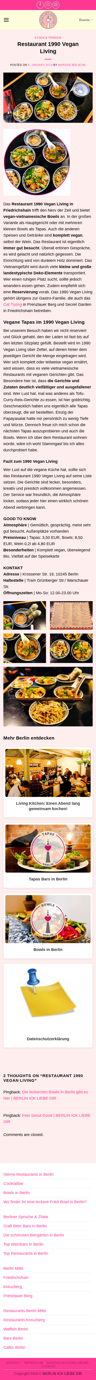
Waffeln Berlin (15, 1329)
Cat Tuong (12, 304)
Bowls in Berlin (16, 1192)
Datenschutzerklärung (68, 1363)
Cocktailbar (13, 1183)
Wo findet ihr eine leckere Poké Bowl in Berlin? (45, 1202)
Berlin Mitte (13, 1268)
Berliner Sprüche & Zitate (25, 1217)
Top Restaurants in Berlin (25, 1253)
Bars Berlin (13, 1338)
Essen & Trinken (48, 37)
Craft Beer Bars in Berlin (25, 1226)
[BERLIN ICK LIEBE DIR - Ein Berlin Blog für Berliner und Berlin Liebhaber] (48, 20)
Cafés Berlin (14, 1347)
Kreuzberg (12, 1286)
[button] (6, 20)
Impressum (33, 1363)
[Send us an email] (55, 4)
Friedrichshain (16, 1277)
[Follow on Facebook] (40, 4)
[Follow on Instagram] (48, 4)
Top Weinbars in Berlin (23, 1244)
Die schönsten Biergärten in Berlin (33, 1235)
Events (84, 20)
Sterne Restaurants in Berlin (28, 1174)
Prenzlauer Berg (17, 1296)
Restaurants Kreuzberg (24, 1320)
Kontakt (13, 1363)
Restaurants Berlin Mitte (24, 1311)
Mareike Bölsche (72, 65)
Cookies (48, 1366)
